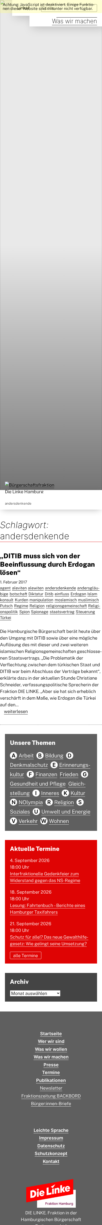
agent (5, 588)
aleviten (19, 588)
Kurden (21, 600)
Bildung (54, 755)
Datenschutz (51, 1145)
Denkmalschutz (29, 765)
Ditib (49, 594)
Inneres (50, 793)
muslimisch (88, 600)
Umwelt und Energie (65, 811)
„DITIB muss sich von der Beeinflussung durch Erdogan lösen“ (47, 564)
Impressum (51, 1137)
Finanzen (46, 774)
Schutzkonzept (51, 1153)
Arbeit (26, 755)
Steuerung (85, 611)
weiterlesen (16, 711)
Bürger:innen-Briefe (51, 1103)
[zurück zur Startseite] (29, 488)
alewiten (36, 588)
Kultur (78, 793)
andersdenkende (60, 588)
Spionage (39, 611)
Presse (51, 1064)
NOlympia (31, 802)
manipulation (41, 600)
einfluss (62, 594)
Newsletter (51, 1088)
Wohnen (59, 821)
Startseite (51, 1033)
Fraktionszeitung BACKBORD (51, 1095)
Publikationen (51, 1080)
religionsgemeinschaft (66, 605)
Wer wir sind (51, 1041)
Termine (51, 1072)
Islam (92, 594)
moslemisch (66, 600)
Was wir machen (74, 21)
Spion (24, 611)
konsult (6, 600)
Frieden (69, 774)
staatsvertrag (62, 611)
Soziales (20, 811)
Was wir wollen (51, 1049)
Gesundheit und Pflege (38, 783)
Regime (21, 605)
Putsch (6, 605)
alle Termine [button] (25, 955)
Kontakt (51, 1161)
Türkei (5, 617)
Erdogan (78, 594)
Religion (37, 605)
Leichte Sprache (51, 1130)
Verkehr (28, 821)
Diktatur (35, 594)
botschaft (18, 594)
